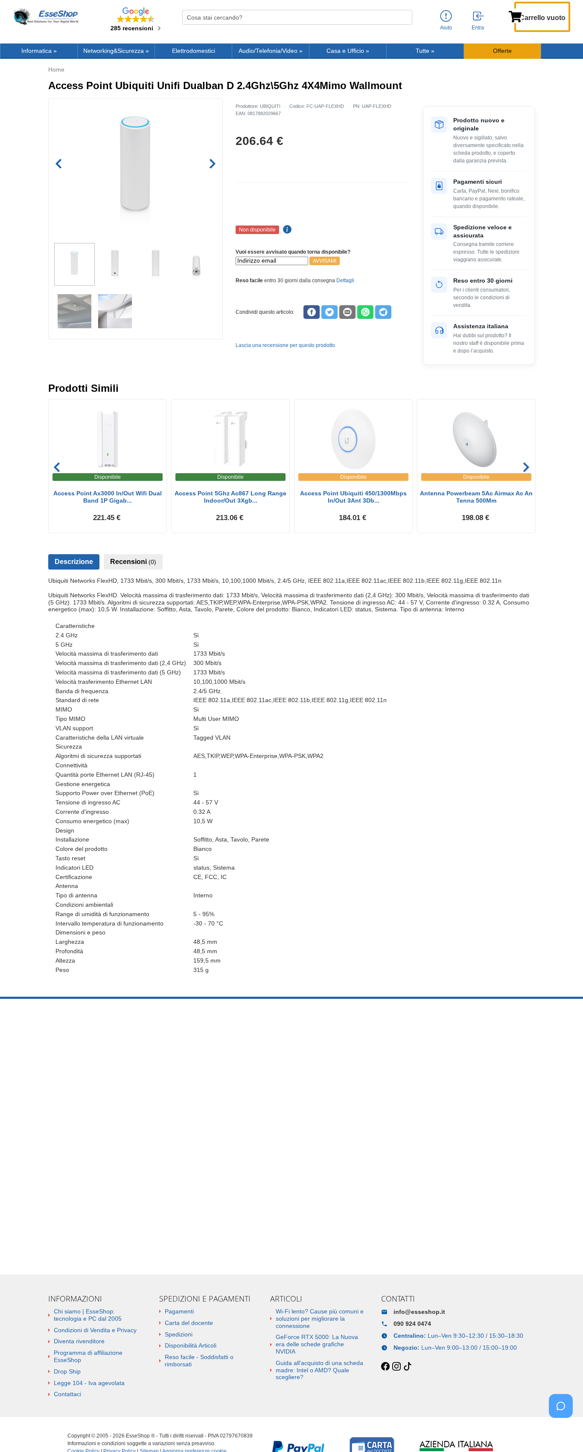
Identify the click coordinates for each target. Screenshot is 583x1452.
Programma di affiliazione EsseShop (88, 1356)
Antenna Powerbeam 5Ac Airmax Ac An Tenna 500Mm (476, 497)
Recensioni (133, 561)
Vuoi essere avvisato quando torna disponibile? (293, 252)
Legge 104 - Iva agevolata (89, 1383)
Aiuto (446, 28)
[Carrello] (515, 16)
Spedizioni (178, 1334)
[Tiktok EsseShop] (407, 1366)
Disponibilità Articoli (190, 1345)
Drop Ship (67, 1371)
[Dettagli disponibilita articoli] (286, 230)
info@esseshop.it (419, 1311)
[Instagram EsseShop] (396, 1366)
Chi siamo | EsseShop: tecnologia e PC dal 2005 (88, 1315)
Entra (478, 28)
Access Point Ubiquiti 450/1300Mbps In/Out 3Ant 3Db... (353, 497)
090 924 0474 (412, 1323)
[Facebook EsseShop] (385, 1366)
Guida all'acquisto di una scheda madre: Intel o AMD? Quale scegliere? (319, 1370)
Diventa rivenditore (79, 1341)
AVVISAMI (324, 261)
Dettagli (345, 280)
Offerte (502, 51)
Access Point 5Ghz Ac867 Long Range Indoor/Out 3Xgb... (230, 497)
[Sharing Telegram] (383, 312)
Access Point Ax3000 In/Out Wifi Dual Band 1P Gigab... (107, 497)
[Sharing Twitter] (329, 312)
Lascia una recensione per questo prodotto (285, 345)
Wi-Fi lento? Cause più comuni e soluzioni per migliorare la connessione (320, 1318)
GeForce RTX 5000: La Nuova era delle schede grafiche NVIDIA (317, 1344)
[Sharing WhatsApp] (365, 312)
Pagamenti (179, 1311)
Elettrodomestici (193, 51)
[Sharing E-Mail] (347, 312)
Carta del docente (189, 1322)
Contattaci (67, 1394)
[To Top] (563, 1432)
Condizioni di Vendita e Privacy (95, 1330)
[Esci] (479, 16)
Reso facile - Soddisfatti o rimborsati (199, 1361)
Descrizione (74, 561)
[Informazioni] (446, 16)
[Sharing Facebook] (311, 312)
